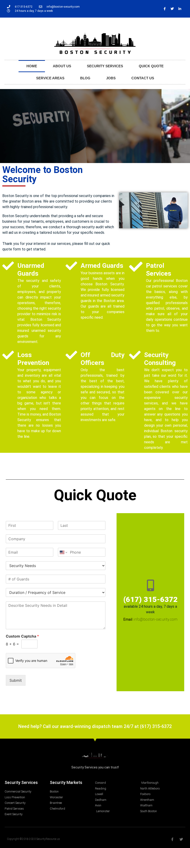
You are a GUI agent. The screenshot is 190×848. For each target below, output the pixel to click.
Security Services (105, 66)
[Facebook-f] (164, 9)
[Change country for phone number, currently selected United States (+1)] (63, 552)
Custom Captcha (22, 636)
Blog (85, 78)
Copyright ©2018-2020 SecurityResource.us (33, 839)
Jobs (111, 78)
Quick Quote (151, 66)
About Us (62, 66)
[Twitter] (172, 9)
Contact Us (142, 78)
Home (31, 66)
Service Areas (50, 78)
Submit (16, 680)
